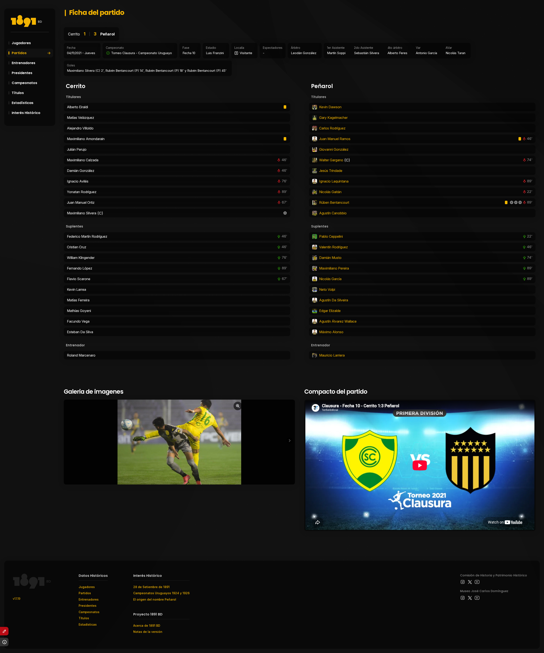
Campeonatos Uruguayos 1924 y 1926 (161, 593)
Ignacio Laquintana (333, 181)
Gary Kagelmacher (333, 117)
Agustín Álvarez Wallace (338, 321)
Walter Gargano (331, 160)
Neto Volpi (327, 289)
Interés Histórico (26, 112)
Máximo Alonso (331, 332)
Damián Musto (330, 258)
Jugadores (21, 43)
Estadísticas (22, 102)
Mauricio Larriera (332, 355)
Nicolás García (330, 279)
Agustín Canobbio (333, 213)
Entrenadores (23, 62)
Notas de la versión (147, 631)
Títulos (18, 92)
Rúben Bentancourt (334, 202)
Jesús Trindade (330, 171)
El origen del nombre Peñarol (154, 599)
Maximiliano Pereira (334, 268)
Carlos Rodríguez (332, 128)
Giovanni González (333, 149)
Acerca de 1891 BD (146, 625)
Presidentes (22, 72)
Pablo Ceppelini (331, 236)
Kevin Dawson (330, 107)
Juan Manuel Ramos (334, 139)
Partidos (19, 53)
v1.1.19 (16, 598)
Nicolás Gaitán (330, 192)
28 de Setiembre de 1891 (151, 587)
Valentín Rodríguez (333, 247)
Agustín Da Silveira (333, 300)
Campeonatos (24, 82)
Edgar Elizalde (330, 311)
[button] (289, 440)
